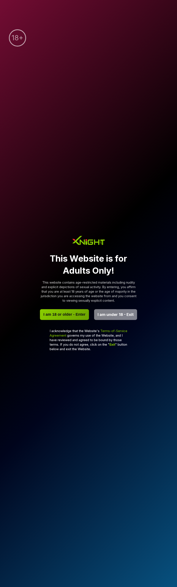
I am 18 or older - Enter (64, 314)
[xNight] (88, 241)
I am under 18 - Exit (116, 314)
